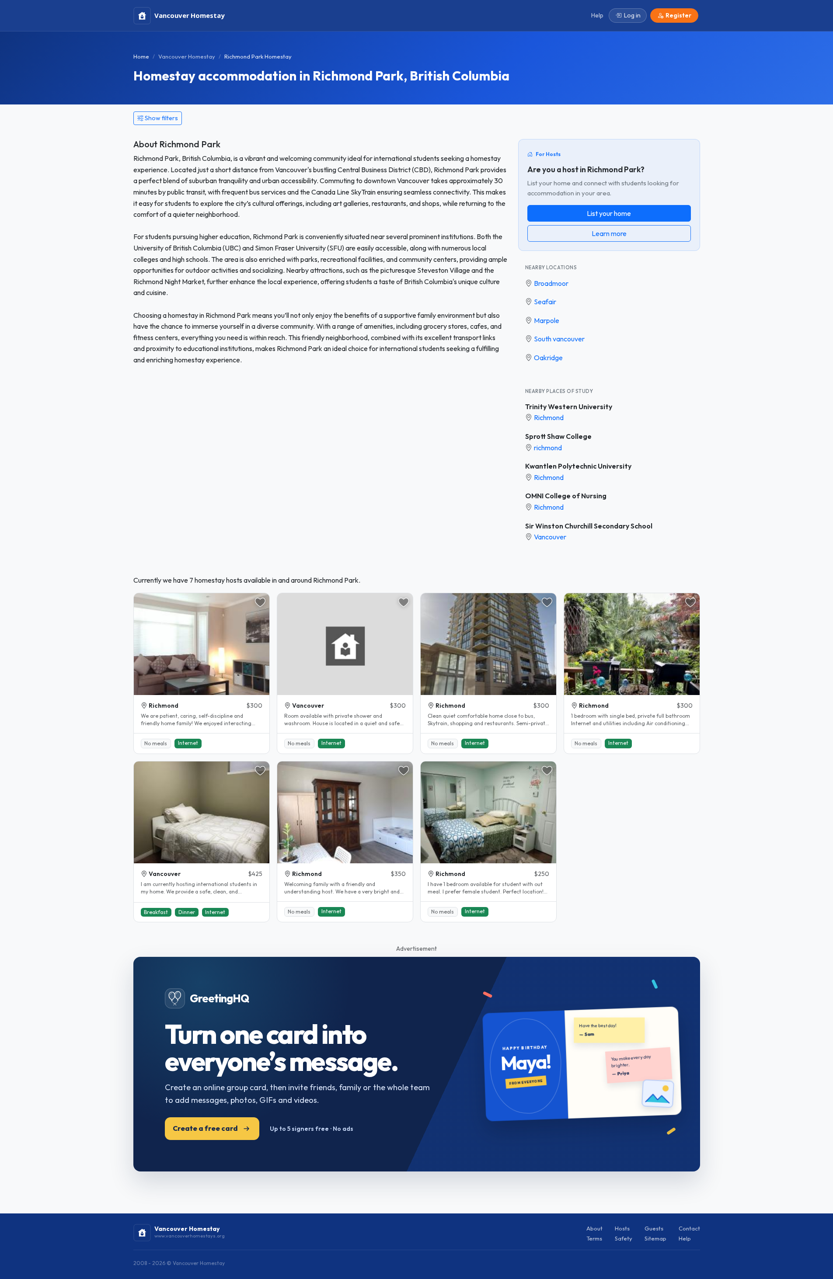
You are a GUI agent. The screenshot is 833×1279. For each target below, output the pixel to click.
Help (685, 1238)
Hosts (622, 1228)
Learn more (609, 233)
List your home (609, 213)
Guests (654, 1228)
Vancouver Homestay (186, 56)
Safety (623, 1238)
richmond (548, 447)
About (594, 1228)
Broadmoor (551, 283)
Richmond (549, 417)
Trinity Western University (568, 406)
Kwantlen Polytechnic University (578, 466)
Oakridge (548, 357)
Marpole (546, 320)
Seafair (545, 301)
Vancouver (550, 536)
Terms (594, 1238)
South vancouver (559, 338)
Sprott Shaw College (558, 436)
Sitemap (655, 1238)
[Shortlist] (260, 602)
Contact (689, 1228)
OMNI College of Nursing (565, 495)
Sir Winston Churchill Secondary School (588, 525)
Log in (632, 15)
